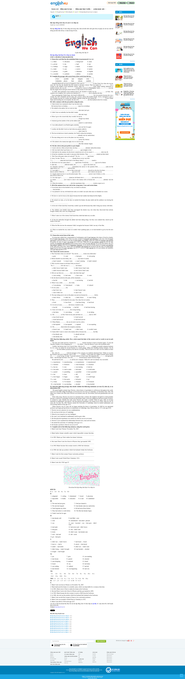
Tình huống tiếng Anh (55, 662)
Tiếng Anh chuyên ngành (70, 656)
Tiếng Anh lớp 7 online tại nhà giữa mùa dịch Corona (128, 77)
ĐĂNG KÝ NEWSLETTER (101, 641)
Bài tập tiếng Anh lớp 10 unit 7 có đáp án (129, 47)
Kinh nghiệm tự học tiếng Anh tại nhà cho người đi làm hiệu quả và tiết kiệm (129, 70)
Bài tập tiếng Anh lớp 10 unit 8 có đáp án (59, 630)
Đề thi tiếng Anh (69, 12)
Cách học (94, 652)
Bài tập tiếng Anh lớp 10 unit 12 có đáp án (129, 16)
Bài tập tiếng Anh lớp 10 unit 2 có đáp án (59, 632)
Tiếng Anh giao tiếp (55, 652)
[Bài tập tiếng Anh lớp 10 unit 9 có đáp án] (118, 41)
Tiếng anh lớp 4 (109, 660)
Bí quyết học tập (60, 12)
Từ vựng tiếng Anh (69, 654)
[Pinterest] (131, 640)
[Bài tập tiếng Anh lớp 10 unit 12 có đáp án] (118, 18)
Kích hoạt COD (112, 2)
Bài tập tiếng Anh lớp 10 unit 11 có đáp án (129, 24)
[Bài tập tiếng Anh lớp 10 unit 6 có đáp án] (118, 56)
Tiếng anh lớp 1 (109, 655)
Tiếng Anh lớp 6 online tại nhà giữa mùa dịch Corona (128, 85)
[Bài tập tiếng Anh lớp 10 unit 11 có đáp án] (118, 25)
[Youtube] (128, 640)
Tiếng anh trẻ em (111, 652)
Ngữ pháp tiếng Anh (69, 652)
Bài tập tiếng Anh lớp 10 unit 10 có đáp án (129, 32)
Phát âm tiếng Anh (55, 664)
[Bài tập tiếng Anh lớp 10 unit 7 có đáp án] (118, 48)
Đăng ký (132, 3)
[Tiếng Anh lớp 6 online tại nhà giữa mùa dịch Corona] (118, 85)
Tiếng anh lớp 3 (109, 658)
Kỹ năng (80, 652)
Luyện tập (81, 659)
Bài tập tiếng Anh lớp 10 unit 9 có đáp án (129, 39)
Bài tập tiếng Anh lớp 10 (59, 607)
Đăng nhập (122, 3)
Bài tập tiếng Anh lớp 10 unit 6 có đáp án (129, 55)
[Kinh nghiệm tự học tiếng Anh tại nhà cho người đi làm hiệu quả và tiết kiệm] (118, 70)
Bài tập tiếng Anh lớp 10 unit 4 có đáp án (59, 628)
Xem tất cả (132, 61)
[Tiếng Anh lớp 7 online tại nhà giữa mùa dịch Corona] (118, 78)
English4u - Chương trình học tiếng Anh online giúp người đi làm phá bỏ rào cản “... (129, 94)
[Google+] (133, 640)
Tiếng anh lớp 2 (109, 657)
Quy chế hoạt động (73, 671)
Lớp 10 (76, 12)
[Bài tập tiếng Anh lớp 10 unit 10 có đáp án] (118, 33)
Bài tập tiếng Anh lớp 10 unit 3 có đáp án (88, 12)
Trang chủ (55, 9)
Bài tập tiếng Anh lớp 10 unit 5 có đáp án (59, 626)
